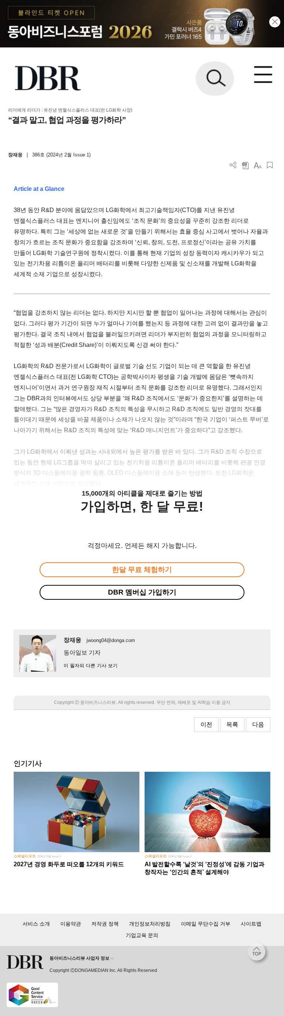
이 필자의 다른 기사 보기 (91, 665)
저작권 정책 (105, 924)
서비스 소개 (36, 924)
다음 (258, 724)
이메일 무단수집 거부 (205, 924)
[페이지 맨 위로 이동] (258, 953)
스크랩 (270, 165)
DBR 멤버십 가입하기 (142, 592)
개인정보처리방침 (149, 924)
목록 (232, 724)
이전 (206, 724)
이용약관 (70, 924)
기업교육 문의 (142, 935)
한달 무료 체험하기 (142, 569)
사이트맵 (251, 924)
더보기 (233, 165)
